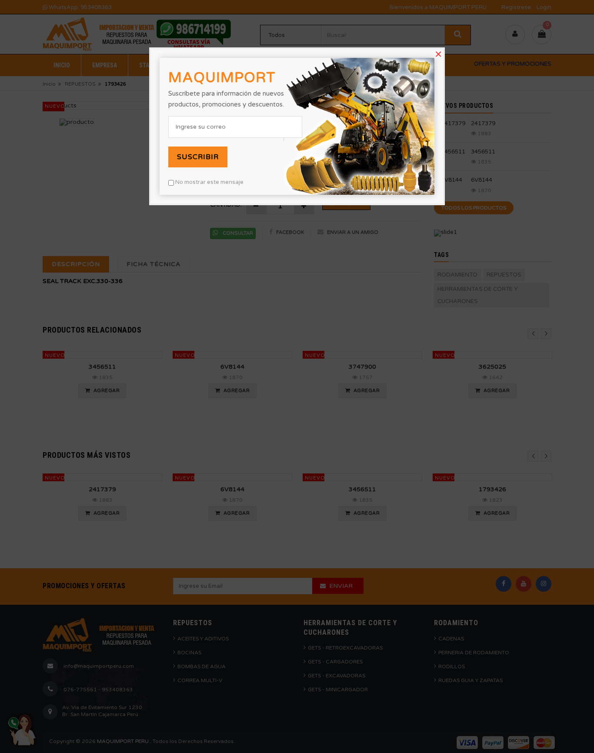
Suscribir (198, 157)
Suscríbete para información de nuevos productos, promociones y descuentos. (226, 99)
